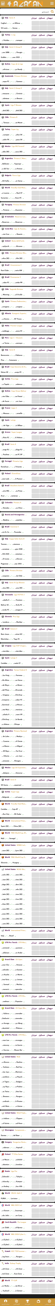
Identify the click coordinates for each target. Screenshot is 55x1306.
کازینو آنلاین (16, 1304)
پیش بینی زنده (38, 1304)
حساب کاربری (5, 1304)
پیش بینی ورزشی (49, 1304)
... (35, 23)
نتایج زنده (27, 1304)
